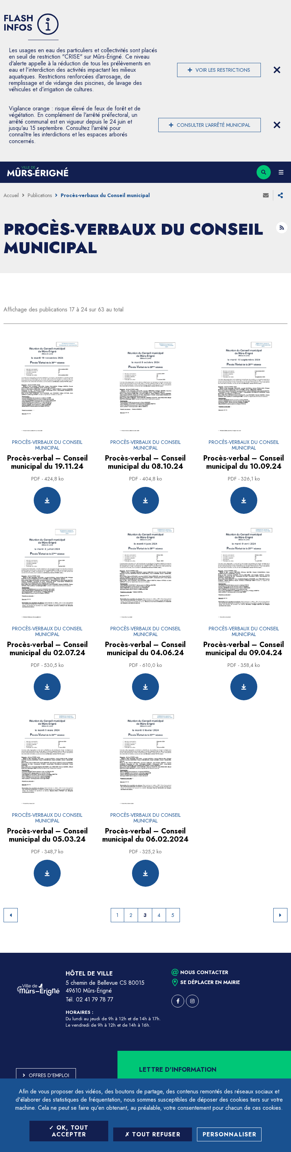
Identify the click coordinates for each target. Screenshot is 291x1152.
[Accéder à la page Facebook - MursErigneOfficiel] (177, 1001)
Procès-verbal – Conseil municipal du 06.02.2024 (145, 835)
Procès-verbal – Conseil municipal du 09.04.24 (243, 649)
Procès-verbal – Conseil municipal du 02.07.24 (47, 649)
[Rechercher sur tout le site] (264, 172)
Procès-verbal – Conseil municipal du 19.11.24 (47, 462)
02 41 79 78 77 (94, 999)
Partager (280, 195)
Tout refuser (155, 1134)
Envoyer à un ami (266, 195)
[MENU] (281, 172)
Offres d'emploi (49, 1075)
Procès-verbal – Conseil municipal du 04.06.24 (145, 649)
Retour (11, 915)
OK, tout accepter (70, 1131)
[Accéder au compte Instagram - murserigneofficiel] (192, 1001)
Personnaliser (230, 1134)
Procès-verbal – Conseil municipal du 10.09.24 (243, 462)
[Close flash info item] (276, 70)
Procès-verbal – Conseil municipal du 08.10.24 (145, 462)
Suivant (280, 915)
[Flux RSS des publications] (281, 227)
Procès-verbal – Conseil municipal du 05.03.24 (47, 835)
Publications (40, 195)
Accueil (11, 195)
